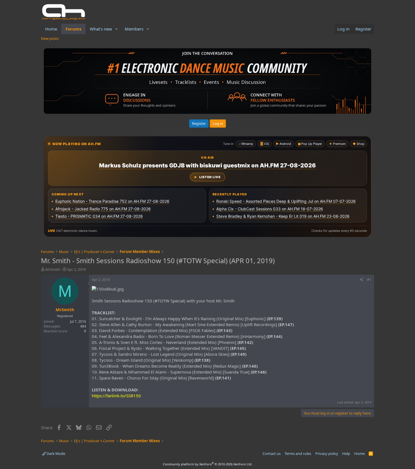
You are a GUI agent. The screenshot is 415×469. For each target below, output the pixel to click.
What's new (101, 29)
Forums (73, 29)
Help (346, 453)
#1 (369, 279)
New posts (50, 38)
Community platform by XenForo (207, 464)
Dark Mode (55, 453)
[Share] (361, 280)
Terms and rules (298, 453)
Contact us (272, 453)
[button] (117, 29)
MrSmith (52, 269)
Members (134, 29)
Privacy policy (326, 453)
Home (51, 29)
